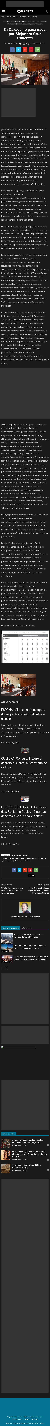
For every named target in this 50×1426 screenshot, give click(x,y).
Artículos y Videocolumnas (32, 1417)
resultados (26, 861)
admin (14, 1145)
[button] (46, 11)
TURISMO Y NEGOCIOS (35, 24)
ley (12, 861)
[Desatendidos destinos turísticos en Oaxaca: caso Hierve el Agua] (7, 948)
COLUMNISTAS (8, 21)
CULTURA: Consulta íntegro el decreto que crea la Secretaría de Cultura (24, 763)
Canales (26, 1419)
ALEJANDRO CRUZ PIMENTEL (22, 21)
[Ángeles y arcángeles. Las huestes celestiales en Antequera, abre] (5, 1143)
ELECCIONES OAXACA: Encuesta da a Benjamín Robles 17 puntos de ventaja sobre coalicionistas (24, 811)
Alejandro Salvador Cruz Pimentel (18, 43)
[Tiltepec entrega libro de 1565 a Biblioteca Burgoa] (5, 1168)
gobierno (5, 861)
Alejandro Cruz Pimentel (19, 855)
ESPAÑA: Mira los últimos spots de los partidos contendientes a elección (23, 714)
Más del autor (27, 928)
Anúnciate (34, 1419)
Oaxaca (17, 861)
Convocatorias (17, 1419)
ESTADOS (43, 21)
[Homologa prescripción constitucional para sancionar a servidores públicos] (7, 959)
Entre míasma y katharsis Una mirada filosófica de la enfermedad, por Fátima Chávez (29, 1154)
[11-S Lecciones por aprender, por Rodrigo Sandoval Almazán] (7, 939)
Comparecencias (31, 858)
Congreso (43, 858)
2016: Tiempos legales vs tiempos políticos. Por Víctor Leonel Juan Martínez (38, 890)
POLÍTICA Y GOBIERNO (20, 24)
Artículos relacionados (11, 928)
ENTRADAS (35, 21)
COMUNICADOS (6, 962)
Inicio (3, 17)
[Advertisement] (25, 4)
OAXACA (9, 24)
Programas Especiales (14, 1417)
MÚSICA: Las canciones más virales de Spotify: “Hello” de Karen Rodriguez (12, 890)
